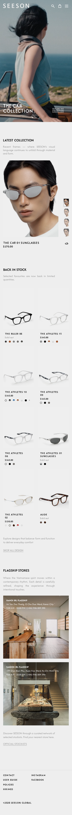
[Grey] (14, 342)
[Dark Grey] (18, 342)
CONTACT (9, 775)
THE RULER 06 (13, 333)
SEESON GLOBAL (21, 802)
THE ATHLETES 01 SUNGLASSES (51, 455)
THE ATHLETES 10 (16, 391)
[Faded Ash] (22, 342)
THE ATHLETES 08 (14, 455)
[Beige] (22, 525)
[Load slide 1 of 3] (32, 117)
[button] (53, 6)
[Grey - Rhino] (53, 342)
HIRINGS (8, 789)
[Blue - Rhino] (14, 400)
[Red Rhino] (18, 525)
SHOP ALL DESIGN (13, 550)
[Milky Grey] (6, 400)
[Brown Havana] (41, 522)
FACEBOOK (37, 779)
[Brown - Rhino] (49, 342)
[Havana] (14, 525)
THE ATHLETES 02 (14, 516)
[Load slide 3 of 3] (39, 117)
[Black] (6, 342)
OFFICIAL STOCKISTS (15, 744)
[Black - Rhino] (10, 400)
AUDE (43, 514)
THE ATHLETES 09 (49, 393)
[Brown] (10, 342)
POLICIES (8, 784)
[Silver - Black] (41, 464)
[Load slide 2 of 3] (36, 117)
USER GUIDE (10, 779)
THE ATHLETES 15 (51, 333)
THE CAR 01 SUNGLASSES (21, 243)
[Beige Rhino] (10, 525)
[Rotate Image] (66, 243)
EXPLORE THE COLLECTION (58, 110)
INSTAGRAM (38, 775)
